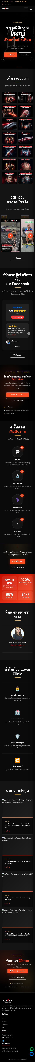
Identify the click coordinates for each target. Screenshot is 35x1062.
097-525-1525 (8, 1035)
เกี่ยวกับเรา (5, 1025)
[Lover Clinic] (5, 9)
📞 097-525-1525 (17, 401)
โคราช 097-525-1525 (8, 1)
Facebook (7, 1041)
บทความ (4, 1022)
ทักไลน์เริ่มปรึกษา (17, 561)
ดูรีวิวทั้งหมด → (17, 258)
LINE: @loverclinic (9, 1038)
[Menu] (31, 9)
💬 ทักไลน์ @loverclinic (17, 971)
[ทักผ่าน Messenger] (32, 1054)
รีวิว (3, 1027)
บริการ (4, 1019)
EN (26, 9)
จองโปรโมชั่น (10, 55)
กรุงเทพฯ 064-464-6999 (21, 1)
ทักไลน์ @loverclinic (17, 395)
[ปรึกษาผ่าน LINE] (32, 1049)
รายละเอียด (25, 55)
